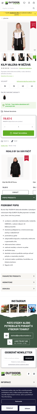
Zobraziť (15, 192)
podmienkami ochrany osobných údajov (18, 364)
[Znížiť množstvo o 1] (4, 126)
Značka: (4, 146)
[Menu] (2, 3)
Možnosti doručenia (10, 111)
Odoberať (29, 358)
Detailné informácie (6, 76)
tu (11, 397)
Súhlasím (27, 408)
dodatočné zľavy (15, 13)
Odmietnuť (9, 408)
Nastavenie (18, 401)
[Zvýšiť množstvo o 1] (32, 126)
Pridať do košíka (20, 133)
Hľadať (33, 8)
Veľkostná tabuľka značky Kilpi (26, 81)
